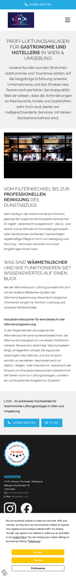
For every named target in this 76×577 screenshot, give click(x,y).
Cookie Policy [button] (19, 537)
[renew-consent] (4, 572)
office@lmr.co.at (19, 496)
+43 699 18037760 (39, 4)
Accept (38, 552)
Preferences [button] (34, 541)
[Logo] (21, 20)
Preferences (38, 568)
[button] (55, 20)
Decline (38, 560)
